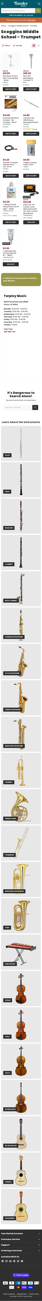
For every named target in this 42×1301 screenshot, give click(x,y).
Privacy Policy (34, 1294)
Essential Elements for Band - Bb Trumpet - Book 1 (11, 120)
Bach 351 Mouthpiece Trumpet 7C (28, 78)
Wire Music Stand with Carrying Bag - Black (10, 78)
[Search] (38, 10)
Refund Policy (22, 1294)
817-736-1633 (28, 15)
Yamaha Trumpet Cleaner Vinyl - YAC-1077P (10, 164)
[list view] (38, 45)
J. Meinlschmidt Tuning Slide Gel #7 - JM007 (9, 253)
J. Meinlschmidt (8, 211)
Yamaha (26, 124)
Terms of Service (9, 1294)
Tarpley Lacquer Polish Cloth (30, 163)
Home (3, 26)
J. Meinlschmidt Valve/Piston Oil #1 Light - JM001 (11, 206)
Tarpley (5, 82)
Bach (25, 82)
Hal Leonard (6, 124)
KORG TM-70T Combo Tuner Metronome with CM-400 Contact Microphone (30, 209)
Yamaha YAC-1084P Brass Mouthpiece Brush (30, 120)
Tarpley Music (28, 215)
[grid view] (33, 45)
